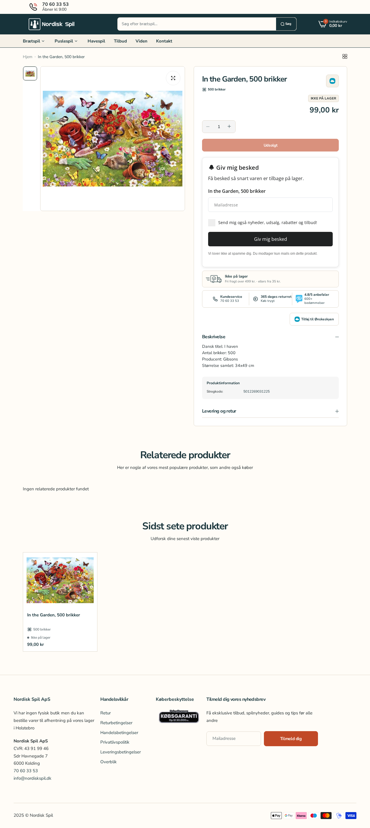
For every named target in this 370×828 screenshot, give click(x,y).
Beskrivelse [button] (213, 337)
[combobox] (197, 24)
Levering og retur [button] (219, 411)
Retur (105, 713)
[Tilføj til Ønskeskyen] (332, 81)
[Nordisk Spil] (52, 24)
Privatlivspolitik (115, 742)
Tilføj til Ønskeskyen (317, 319)
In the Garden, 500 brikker (53, 615)
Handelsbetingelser (119, 732)
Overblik (108, 762)
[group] (112, 138)
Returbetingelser (116, 723)
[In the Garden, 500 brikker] (60, 580)
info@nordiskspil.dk (32, 778)
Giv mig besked (270, 239)
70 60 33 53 (26, 771)
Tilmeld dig (291, 739)
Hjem (27, 57)
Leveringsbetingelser (120, 752)
